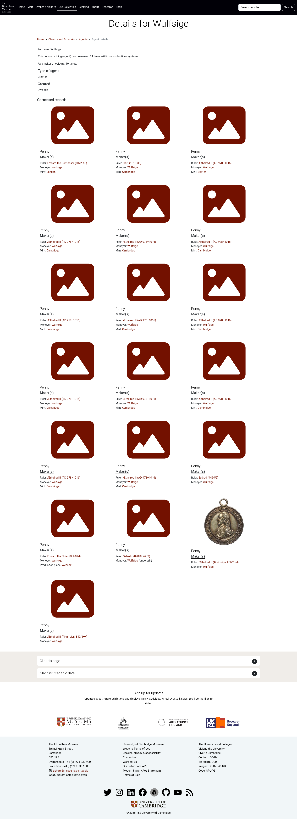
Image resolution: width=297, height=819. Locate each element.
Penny (44, 151)
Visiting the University (212, 748)
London (51, 171)
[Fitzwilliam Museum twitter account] (108, 792)
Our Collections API (135, 766)
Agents (83, 39)
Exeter (202, 171)
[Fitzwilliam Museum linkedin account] (143, 792)
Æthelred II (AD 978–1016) (215, 163)
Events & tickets (46, 7)
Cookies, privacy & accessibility (142, 753)
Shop (119, 7)
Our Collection (67, 7)
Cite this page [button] (50, 661)
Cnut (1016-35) (132, 163)
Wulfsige (57, 167)
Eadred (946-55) (208, 477)
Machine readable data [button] (57, 673)
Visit (30, 7)
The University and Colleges (215, 744)
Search (288, 7)
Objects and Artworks (61, 39)
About (95, 7)
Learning (84, 7)
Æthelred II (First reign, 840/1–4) (219, 562)
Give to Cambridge (210, 753)
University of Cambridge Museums (143, 744)
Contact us (129, 757)
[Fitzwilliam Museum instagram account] (119, 792)
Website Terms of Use (136, 748)
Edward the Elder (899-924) (64, 556)
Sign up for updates (148, 693)
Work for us (130, 762)
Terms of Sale (131, 775)
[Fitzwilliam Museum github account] (166, 792)
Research (107, 7)
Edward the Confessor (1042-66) (67, 163)
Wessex (67, 565)
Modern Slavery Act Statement (142, 770)
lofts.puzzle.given (76, 775)
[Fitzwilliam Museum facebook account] (131, 792)
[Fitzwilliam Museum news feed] (189, 792)
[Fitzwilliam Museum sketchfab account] (155, 792)
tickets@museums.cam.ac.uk (70, 770)
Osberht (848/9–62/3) (136, 556)
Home (22, 7)
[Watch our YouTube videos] (178, 792)
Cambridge (128, 171)
